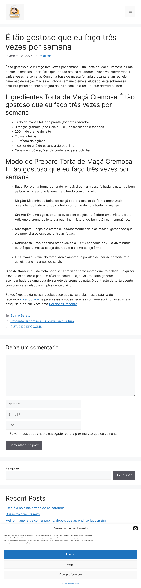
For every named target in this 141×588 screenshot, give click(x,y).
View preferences (70, 574)
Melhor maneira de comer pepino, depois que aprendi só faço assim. (56, 520)
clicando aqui (30, 299)
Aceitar (70, 554)
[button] (135, 528)
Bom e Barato (20, 315)
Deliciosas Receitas (63, 304)
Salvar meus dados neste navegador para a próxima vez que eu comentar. (65, 434)
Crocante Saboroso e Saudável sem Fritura (42, 321)
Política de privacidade (70, 583)
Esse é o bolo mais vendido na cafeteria (35, 508)
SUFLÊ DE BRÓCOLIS (26, 327)
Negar (70, 564)
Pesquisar (13, 468)
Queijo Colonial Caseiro (23, 514)
